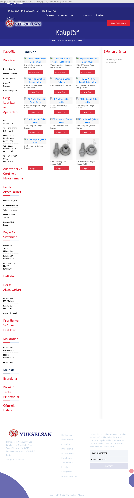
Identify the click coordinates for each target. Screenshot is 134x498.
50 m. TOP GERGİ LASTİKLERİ (10, 129)
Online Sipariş (67, 40)
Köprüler (9, 60)
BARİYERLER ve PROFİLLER (9, 307)
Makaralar (10, 339)
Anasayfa (55, 40)
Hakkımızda (66, 435)
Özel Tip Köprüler (10, 90)
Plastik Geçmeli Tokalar (9, 216)
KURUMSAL (88, 15)
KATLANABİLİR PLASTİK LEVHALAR (9, 266)
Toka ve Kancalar (10, 210)
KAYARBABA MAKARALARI (8, 257)
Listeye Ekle (34, 72)
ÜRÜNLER (50, 15)
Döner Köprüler (9, 69)
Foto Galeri (66, 458)
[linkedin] (26, 465)
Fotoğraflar (66, 471)
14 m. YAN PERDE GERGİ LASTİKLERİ (10, 159)
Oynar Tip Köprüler (7, 84)
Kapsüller (10, 51)
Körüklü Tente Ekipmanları (11, 392)
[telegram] (14, 465)
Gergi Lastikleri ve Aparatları (10, 105)
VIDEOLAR (62, 15)
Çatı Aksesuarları (10, 205)
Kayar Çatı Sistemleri (10, 234)
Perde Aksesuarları (11, 189)
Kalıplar (79, 40)
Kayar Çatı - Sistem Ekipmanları (8, 248)
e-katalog (65, 444)
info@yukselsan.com (15, 3)
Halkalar (9, 276)
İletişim (64, 467)
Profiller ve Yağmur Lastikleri (11, 325)
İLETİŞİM (100, 15)
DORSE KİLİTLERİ (10, 313)
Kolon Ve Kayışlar (10, 200)
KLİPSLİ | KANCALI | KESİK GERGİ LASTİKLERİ (10, 138)
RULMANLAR (8, 362)
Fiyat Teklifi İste (118, 23)
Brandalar (10, 378)
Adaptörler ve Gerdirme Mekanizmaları (11, 173)
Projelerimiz (67, 448)
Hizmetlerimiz (68, 453)
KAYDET (109, 466)
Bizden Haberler (69, 476)
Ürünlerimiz (67, 439)
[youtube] (32, 465)
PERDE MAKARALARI (8, 356)
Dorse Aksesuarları (11, 287)
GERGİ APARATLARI (8, 122)
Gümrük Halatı (9, 407)
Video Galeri (67, 462)
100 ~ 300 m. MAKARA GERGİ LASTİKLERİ (9, 148)
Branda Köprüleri (10, 73)
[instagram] (20, 465)
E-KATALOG (75, 23)
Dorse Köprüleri (9, 78)
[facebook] (8, 465)
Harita (9, 455)
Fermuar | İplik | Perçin (9, 223)
